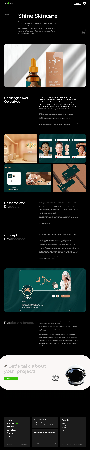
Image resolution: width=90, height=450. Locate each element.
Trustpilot (64, 425)
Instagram (64, 430)
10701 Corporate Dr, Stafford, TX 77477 (45, 424)
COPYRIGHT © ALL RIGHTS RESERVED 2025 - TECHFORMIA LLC (72, 444)
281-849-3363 (39, 422)
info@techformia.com (41, 419)
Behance (64, 427)
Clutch (63, 423)
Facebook (64, 429)
